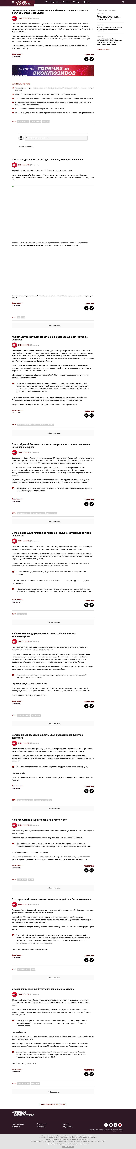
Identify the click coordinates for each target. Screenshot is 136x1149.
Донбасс (48, 800)
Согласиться (68, 1146)
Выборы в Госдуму (24, 425)
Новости (65, 1124)
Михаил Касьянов (39, 425)
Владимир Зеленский (25, 800)
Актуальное (41, 1124)
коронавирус (22, 614)
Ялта (23, 317)
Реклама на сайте (103, 49)
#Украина (65, 2)
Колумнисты (67, 1127)
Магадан (46, 121)
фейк (33, 969)
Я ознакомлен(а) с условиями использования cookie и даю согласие (69, 1144)
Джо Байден (38, 800)
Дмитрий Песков (24, 715)
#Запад (76, 2)
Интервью (16, 1127)
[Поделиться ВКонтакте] (86, 59)
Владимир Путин (23, 513)
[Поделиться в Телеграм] (91, 59)
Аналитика (41, 1127)
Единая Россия (36, 121)
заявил (41, 647)
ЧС (19, 317)
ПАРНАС (50, 425)
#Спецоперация (51, 2)
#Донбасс (86, 2)
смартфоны (35, 1083)
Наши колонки (18, 1124)
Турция (31, 879)
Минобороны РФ (24, 1083)
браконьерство (23, 121)
